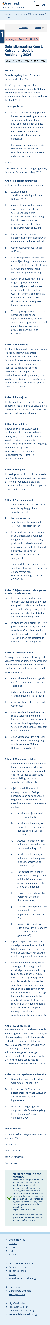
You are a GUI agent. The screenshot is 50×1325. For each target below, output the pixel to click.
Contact (13, 1243)
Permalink (23, 28)
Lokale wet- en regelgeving (13, 14)
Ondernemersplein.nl (20, 1310)
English (12, 1247)
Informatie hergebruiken (21, 1263)
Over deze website (18, 1239)
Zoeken (13, 1254)
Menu (42, 4)
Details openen (2, 36)
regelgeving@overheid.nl (24, 1220)
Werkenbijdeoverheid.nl (21, 1314)
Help (11, 1250)
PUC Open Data (17, 1294)
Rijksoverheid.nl (17, 1306)
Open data (14, 1286)
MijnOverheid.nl (17, 1303)
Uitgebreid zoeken (36, 14)
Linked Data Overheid (20, 1290)
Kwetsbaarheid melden (21, 1278)
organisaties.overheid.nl (24, 1209)
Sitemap (13, 1274)
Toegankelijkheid (17, 1270)
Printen (38, 28)
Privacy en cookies (18, 1267)
